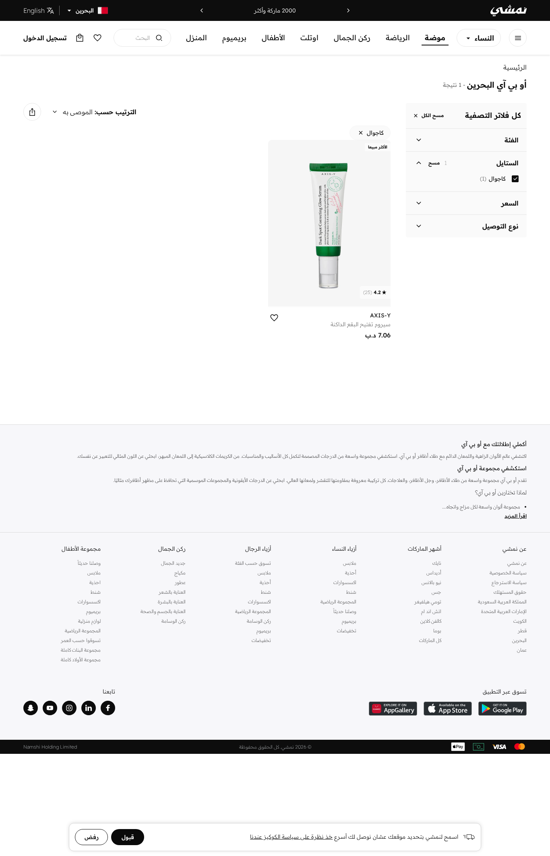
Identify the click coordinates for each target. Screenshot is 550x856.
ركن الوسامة (259, 621)
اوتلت (309, 37)
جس (436, 592)
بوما (437, 631)
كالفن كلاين (430, 621)
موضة (435, 37)
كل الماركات (430, 640)
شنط (351, 592)
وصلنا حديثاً (344, 611)
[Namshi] (508, 10)
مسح (434, 163)
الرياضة (398, 37)
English (34, 10)
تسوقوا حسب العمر (81, 640)
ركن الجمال (352, 37)
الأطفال (273, 37)
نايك (436, 563)
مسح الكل (433, 116)
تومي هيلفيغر (427, 602)
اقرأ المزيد (516, 516)
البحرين (519, 640)
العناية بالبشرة (172, 602)
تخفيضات (346, 631)
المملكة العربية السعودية (502, 602)
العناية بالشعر (172, 592)
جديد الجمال (173, 563)
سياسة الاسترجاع (509, 582)
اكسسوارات (344, 582)
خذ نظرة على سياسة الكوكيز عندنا (291, 836)
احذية (95, 582)
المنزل (196, 37)
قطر (522, 631)
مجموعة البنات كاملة (81, 650)
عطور (180, 582)
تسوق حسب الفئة (253, 563)
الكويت (520, 621)
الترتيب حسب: (115, 112)
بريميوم (234, 37)
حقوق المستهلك (510, 592)
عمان (522, 650)
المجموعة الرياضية (338, 602)
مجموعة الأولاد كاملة (81, 659)
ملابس (349, 563)
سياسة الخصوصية (508, 573)
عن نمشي (517, 563)
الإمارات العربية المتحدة (504, 611)
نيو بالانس (431, 582)
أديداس (433, 573)
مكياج (180, 573)
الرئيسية (515, 67)
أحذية (350, 573)
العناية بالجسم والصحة (163, 611)
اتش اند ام (431, 611)
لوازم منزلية (89, 621)
